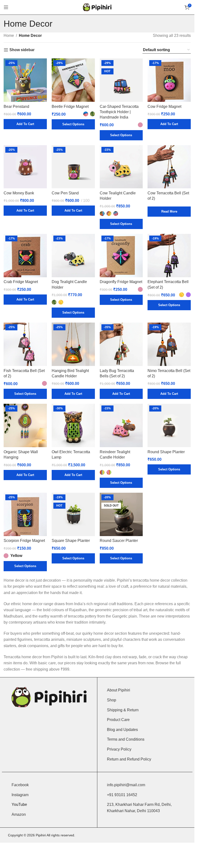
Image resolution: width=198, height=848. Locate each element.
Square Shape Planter (71, 541)
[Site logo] (97, 7)
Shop (111, 700)
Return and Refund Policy (129, 759)
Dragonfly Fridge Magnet (121, 282)
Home (9, 35)
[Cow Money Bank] (25, 167)
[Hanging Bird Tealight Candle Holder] (73, 344)
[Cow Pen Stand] (73, 167)
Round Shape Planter (166, 452)
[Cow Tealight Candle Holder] (121, 167)
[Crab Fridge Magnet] (25, 255)
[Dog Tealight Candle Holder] (73, 255)
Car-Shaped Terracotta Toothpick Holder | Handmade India (119, 111)
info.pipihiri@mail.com (126, 785)
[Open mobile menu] (6, 7)
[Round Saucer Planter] (121, 514)
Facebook (20, 785)
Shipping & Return (123, 710)
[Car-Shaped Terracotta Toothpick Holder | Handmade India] (121, 80)
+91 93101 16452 (122, 795)
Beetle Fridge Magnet (70, 106)
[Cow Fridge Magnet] (169, 80)
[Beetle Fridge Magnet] (73, 80)
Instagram (20, 795)
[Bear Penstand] (25, 80)
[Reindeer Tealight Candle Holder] (121, 425)
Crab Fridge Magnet (21, 282)
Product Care (118, 720)
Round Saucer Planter (119, 541)
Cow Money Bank (19, 193)
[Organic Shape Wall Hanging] (25, 425)
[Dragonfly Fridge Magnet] (121, 255)
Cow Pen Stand (65, 193)
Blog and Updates (122, 730)
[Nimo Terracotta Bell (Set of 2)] (169, 344)
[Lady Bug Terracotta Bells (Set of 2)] (121, 344)
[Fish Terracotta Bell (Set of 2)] (25, 344)
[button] (25, 124)
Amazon (19, 814)
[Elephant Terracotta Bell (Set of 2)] (169, 255)
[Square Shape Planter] (73, 514)
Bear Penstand (16, 106)
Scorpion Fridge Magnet (24, 541)
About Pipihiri (118, 690)
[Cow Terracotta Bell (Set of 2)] (169, 167)
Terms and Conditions (125, 739)
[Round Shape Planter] (169, 425)
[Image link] (49, 697)
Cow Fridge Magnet (164, 106)
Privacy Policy (119, 749)
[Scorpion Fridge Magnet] (25, 514)
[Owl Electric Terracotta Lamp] (73, 425)
